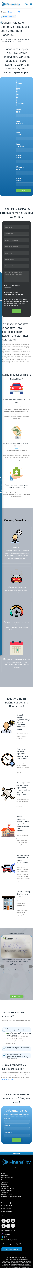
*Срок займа (16, 180)
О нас (3, 1175)
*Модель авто (16, 168)
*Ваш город (16, 134)
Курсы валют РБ (6, 1192)
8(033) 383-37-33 (6, 1207)
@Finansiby (7, 1238)
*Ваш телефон (16, 145)
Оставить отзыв (16, 998)
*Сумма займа (16, 157)
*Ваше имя (7, 1120)
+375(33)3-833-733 (7, 1081)
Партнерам (4, 1181)
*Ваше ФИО (16, 111)
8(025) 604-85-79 (6, 1212)
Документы (4, 1194)
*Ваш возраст (16, 122)
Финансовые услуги (7, 1190)
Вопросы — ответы (7, 1196)
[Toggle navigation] (31, 4)
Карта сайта (5, 1188)
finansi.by (7, 1235)
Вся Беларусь (9, 16)
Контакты (4, 1186)
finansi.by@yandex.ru (10, 1241)
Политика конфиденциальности (11, 1198)
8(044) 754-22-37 (6, 1210)
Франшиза (4, 1184)
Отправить (23, 190)
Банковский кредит (7, 1179)
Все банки (4, 1177)
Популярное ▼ (16, 1155)
